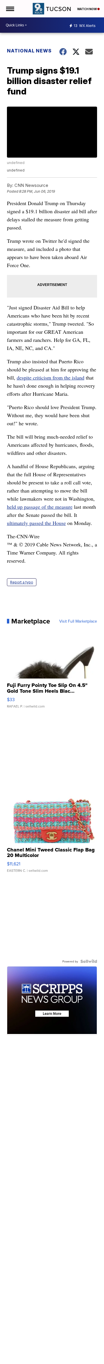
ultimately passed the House (36, 522)
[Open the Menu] (9, 8)
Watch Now (87, 9)
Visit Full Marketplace (78, 621)
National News (29, 51)
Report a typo (21, 582)
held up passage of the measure (40, 506)
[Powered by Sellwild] (88, 961)
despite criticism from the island (50, 377)
